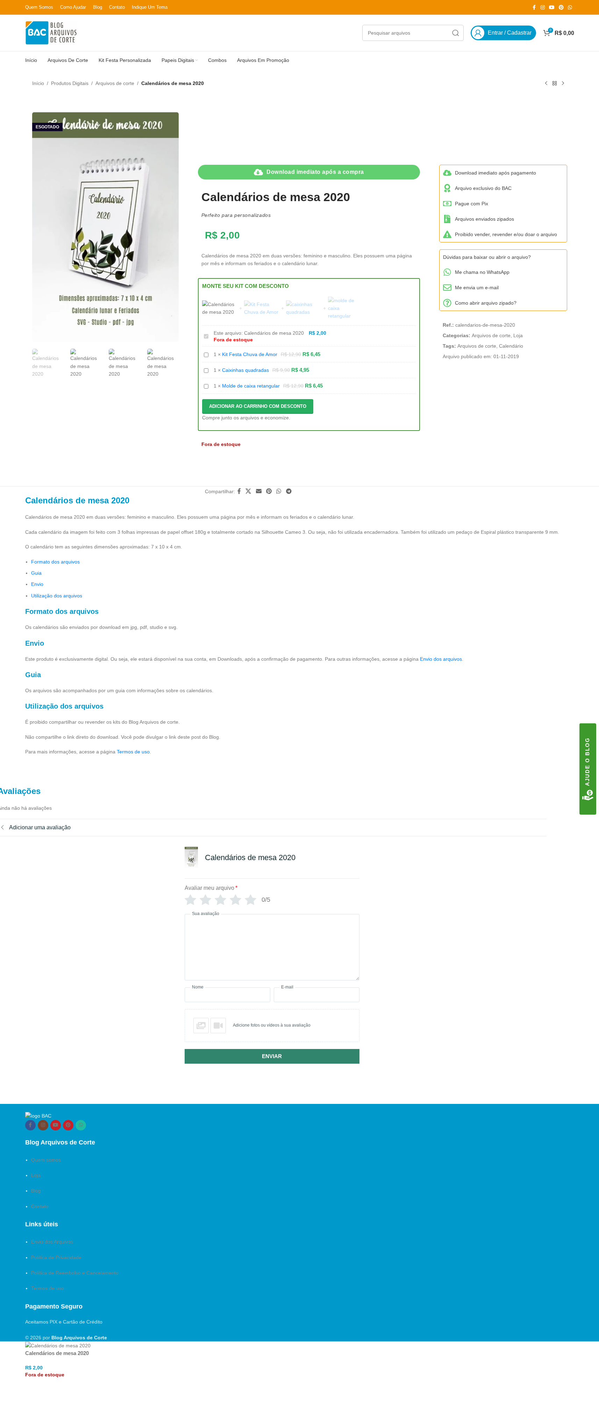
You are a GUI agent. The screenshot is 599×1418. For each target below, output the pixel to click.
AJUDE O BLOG (587, 761)
